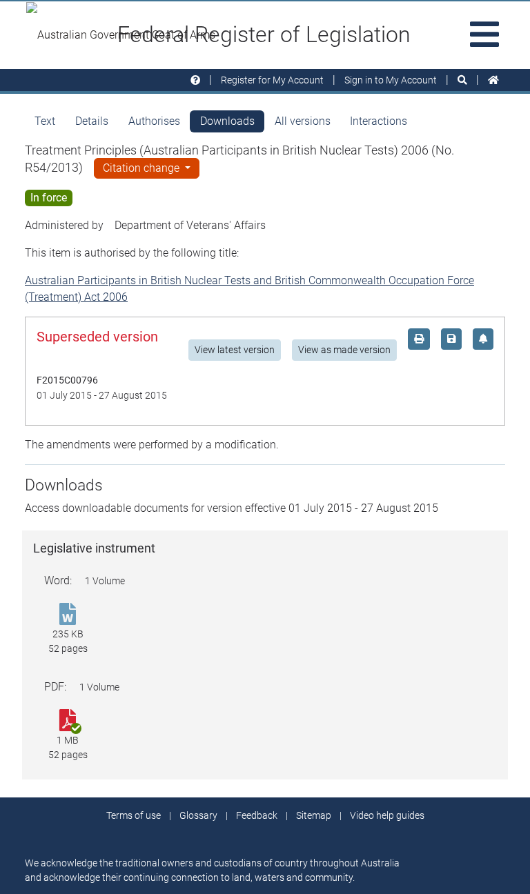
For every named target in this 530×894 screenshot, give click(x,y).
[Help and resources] (195, 80)
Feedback (256, 815)
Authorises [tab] (154, 121)
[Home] (493, 80)
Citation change (142, 168)
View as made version (344, 349)
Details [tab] (91, 121)
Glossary (198, 815)
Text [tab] (45, 121)
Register (272, 80)
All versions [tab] (303, 121)
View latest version (235, 349)
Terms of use (133, 815)
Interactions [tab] (378, 121)
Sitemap (313, 815)
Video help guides (387, 815)
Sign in (390, 80)
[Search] (462, 80)
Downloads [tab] (227, 121)
